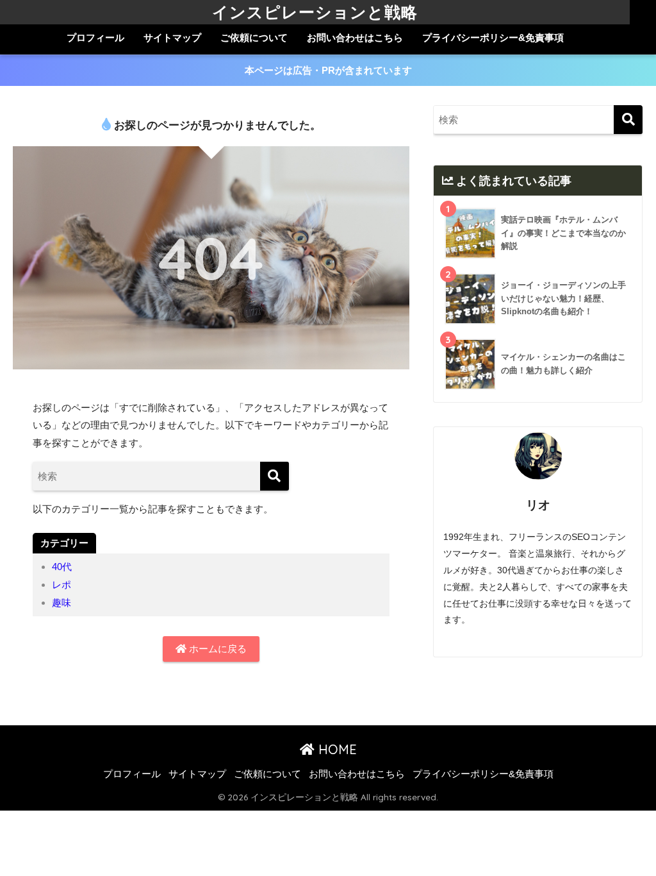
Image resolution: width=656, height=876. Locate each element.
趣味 (61, 602)
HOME (336, 749)
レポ (61, 584)
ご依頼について (254, 37)
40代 (62, 566)
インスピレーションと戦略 (315, 12)
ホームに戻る (216, 648)
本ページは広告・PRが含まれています (328, 70)
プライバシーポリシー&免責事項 (493, 37)
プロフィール (95, 37)
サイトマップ (172, 37)
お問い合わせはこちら (355, 37)
